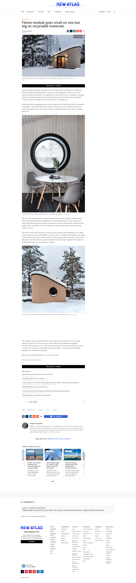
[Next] (82, 463)
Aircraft (97, 529)
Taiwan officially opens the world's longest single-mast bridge (82, 465)
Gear (73, 529)
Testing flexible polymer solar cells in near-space (33, 378)
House (40, 409)
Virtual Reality (86, 558)
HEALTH (108, 543)
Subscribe (32, 541)
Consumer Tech (87, 533)
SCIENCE (108, 529)
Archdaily (38, 360)
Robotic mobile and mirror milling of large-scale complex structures (37, 374)
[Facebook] (68, 31)
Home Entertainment (88, 543)
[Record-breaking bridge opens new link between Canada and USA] (63, 454)
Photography (86, 552)
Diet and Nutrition (110, 549)
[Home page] (68, 4)
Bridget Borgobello (36, 423)
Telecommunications (88, 556)
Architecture (25, 19)
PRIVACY (52, 546)
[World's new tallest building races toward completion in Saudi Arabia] (25, 455)
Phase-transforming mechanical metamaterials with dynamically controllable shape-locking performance (45, 391)
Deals (84, 561)
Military (63, 538)
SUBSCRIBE (102, 12)
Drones (85, 536)
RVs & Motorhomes (75, 562)
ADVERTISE (53, 542)
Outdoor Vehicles (76, 531)
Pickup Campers (76, 559)
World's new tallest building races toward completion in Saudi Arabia (25, 465)
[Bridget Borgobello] (25, 426)
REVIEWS (52, 539)
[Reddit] (77, 31)
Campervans (75, 544)
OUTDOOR (41, 12)
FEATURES (53, 537)
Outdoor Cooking (76, 557)
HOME (22, 12)
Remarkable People (88, 554)
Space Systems (65, 543)
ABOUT (52, 531)
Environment (109, 538)
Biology (108, 536)
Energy (63, 531)
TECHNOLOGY (86, 527)
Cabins (55, 409)
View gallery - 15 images (53, 85)
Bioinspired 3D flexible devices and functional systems (34, 386)
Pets (84, 549)
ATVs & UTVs (75, 538)
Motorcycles (98, 538)
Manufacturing (65, 533)
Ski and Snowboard (75, 566)
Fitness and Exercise (109, 552)
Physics (108, 540)
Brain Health (109, 547)
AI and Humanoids (87, 529)
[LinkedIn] (74, 31)
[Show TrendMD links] (84, 401)
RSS (51, 551)
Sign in (25, 507)
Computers (86, 531)
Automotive (98, 531)
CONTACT (53, 549)
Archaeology (109, 531)
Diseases (108, 555)
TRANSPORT (57, 12)
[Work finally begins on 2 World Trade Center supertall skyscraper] (44, 454)
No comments (57, 416)
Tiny (48, 409)
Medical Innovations (109, 558)
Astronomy (109, 533)
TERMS (52, 544)
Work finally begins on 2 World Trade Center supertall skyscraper (43, 465)
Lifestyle (85, 545)
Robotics (63, 540)
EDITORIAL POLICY (53, 534)
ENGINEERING (30, 12)
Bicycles (97, 533)
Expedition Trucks (76, 551)
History (84, 540)
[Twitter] (71, 31)
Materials (63, 536)
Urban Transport (99, 540)
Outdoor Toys (75, 533)
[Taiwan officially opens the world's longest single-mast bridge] (82, 454)
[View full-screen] (83, 36)
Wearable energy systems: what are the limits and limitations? (36, 395)
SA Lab (30, 360)
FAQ (51, 553)
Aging (107, 545)
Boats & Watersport (75, 541)
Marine (97, 536)
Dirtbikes (74, 549)
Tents (73, 571)
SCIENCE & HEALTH (70, 12)
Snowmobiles (75, 569)
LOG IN (109, 12)
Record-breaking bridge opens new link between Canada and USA (62, 465)
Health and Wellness (109, 562)
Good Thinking (86, 538)
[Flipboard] (80, 31)
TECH (49, 12)
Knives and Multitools (75, 554)
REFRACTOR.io (110, 527)
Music (84, 547)
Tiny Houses (75, 536)
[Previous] (24, 463)
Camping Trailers (76, 546)
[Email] (84, 31)
